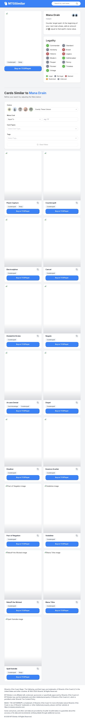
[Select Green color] (31, 109)
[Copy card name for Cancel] (76, 269)
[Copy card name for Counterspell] (76, 203)
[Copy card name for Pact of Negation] (37, 535)
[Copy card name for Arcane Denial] (37, 402)
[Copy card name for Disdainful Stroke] (37, 336)
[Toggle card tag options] (76, 138)
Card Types (11, 125)
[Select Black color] (20, 109)
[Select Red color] (25, 109)
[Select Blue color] (14, 109)
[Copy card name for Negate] (76, 336)
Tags (9, 134)
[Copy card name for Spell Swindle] (37, 668)
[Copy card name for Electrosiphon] (37, 269)
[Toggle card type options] (76, 128)
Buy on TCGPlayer (23, 68)
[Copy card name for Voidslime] (76, 535)
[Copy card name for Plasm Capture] (37, 203)
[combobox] (65, 3)
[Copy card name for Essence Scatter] (76, 469)
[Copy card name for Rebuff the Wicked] (37, 602)
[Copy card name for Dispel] (76, 402)
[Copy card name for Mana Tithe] (76, 602)
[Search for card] (77, 3)
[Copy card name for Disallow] (37, 469)
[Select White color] (9, 109)
